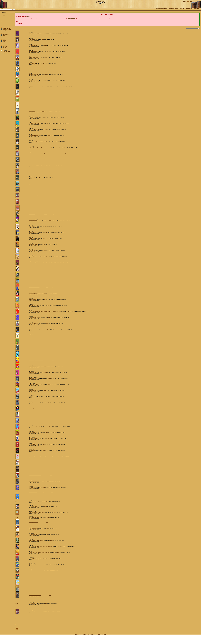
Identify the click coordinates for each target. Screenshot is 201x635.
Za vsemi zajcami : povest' (33, 293)
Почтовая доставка (197, 8)
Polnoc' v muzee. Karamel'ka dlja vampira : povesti (36, 512)
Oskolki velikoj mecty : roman (33, 384)
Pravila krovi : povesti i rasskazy (33, 57)
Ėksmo (50, 33)
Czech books (4, 47)
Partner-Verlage (171, 8)
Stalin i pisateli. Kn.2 (32, 456)
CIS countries (4, 40)
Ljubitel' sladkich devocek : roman (34, 305)
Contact (180, 8)
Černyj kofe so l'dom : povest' (33, 45)
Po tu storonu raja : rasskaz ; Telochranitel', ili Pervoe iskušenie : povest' (39, 552)
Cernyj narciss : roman (32, 250)
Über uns (99, 634)
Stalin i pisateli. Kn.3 (32, 444)
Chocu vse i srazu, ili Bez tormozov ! (34, 287)
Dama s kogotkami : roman (33, 506)
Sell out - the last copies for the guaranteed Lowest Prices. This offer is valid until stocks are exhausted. (7, 18)
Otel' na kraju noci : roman (32, 378)
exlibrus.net (108, 5)
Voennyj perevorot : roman (33, 244)
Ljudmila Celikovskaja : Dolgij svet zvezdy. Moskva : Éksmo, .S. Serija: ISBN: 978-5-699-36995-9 (43, 153)
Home (2, 8)
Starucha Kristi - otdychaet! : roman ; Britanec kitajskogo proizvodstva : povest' (40, 546)
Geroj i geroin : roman (32, 214)
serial (3, 23)
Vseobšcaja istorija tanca (32, 165)
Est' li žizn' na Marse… (32, 603)
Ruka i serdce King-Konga (32, 372)
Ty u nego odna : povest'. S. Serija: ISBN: (35, 426)
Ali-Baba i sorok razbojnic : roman (34, 123)
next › (17, 628)
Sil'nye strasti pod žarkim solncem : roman (35, 564)
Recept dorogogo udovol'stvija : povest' (34, 317)
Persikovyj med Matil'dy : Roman (33, 323)
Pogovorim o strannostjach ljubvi (33, 141)
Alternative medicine (5, 42)
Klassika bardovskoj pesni (33, 492)
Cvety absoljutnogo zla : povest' (33, 522)
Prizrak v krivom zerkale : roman (33, 335)
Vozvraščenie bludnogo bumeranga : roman (35, 33)
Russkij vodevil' (31, 262)
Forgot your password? (71, 18)
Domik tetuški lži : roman (32, 366)
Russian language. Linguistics (7, 29)
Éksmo (66, 153)
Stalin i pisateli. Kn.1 (32, 450)
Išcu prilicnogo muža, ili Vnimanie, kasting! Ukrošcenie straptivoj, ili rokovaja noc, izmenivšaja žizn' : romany (45, 311)
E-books (4, 48)
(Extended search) (18, 9)
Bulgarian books (5, 46)
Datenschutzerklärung (78, 634)
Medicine (4, 41)
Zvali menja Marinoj (31, 183)
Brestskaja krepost (31, 396)
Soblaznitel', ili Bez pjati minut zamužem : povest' (36, 360)
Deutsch (184, 1)
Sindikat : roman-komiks (32, 63)
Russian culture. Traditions (6, 28)
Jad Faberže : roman (32, 111)
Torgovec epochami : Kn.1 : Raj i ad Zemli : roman (36, 540)
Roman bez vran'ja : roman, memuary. (34, 135)
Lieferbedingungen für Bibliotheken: (161, 8)
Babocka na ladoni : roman (33, 226)
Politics (4, 35)
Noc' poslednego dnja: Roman (33, 528)
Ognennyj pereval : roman (32, 570)
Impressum (104, 634)
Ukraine (5, 52)
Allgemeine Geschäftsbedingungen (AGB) (89, 634)
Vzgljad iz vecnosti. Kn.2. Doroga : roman (35, 475)
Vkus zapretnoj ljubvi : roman (33, 256)
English (188, 1)
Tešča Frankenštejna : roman (33, 51)
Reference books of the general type (7, 25)
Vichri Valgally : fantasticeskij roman (34, 558)
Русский (191, 1)
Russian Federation (7, 51)
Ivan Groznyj (30, 177)
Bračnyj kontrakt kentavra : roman (34, 129)
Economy (4, 36)
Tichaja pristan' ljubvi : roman (33, 232)
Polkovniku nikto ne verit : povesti (34, 501)
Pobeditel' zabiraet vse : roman (33, 86)
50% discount (4, 15)
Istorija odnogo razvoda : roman (33, 438)
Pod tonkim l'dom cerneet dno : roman (34, 402)
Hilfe (183, 8)
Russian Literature (5, 30)
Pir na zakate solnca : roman (33, 534)
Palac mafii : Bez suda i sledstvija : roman (35, 595)
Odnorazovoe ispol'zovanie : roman (34, 329)
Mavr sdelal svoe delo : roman (33, 80)
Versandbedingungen (189, 8)
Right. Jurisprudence (5, 34)
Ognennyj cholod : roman (32, 390)
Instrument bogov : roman (32, 299)
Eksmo (40, 177)
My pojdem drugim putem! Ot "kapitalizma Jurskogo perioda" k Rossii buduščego (41, 147)
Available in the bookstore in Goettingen (7, 21)
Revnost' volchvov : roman (33, 220)
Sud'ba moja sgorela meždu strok (34, 481)
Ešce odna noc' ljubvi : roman (33, 432)
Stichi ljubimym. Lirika (32, 487)
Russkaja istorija (31, 611)
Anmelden (176, 8)
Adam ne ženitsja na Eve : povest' (34, 517)
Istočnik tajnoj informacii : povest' (34, 74)
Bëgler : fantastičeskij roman (33, 117)
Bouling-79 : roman (31, 39)
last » (17, 629)
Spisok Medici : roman (32, 238)
